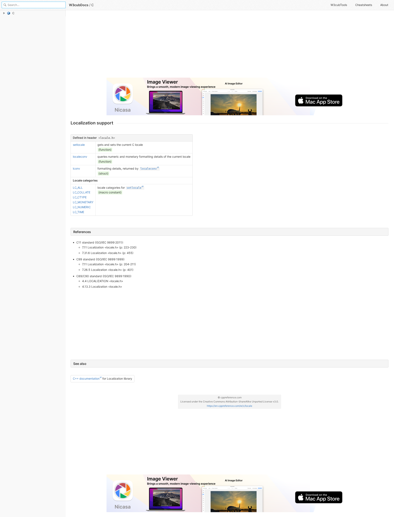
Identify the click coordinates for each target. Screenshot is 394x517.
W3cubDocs (78, 5)
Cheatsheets (363, 5)
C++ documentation (86, 378)
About (384, 5)
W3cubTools (339, 5)
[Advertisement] (194, 45)
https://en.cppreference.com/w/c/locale (229, 405)
